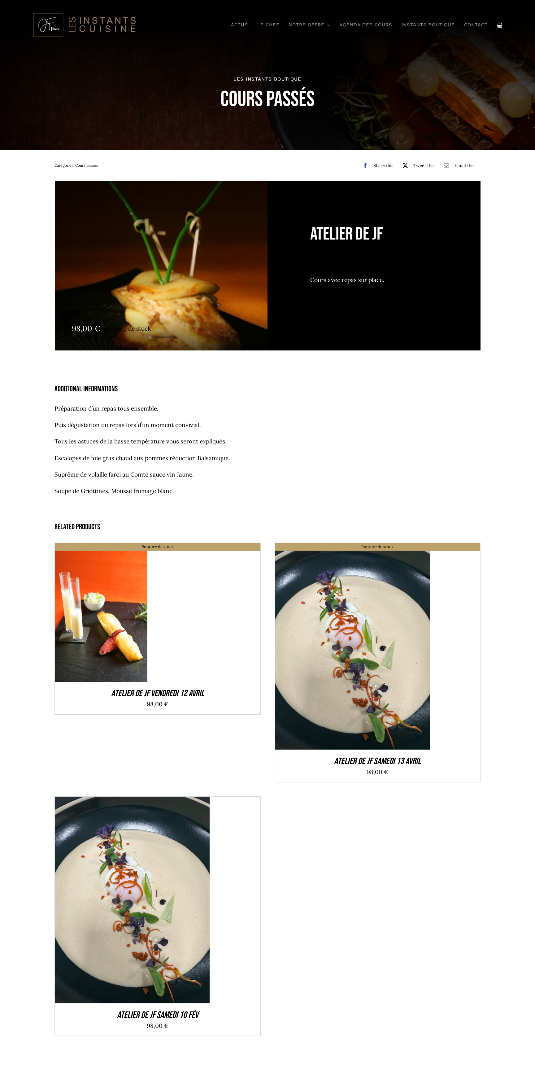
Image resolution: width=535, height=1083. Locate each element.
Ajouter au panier (117, 902)
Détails (101, 614)
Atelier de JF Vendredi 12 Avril (157, 693)
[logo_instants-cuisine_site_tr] (84, 15)
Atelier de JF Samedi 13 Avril (377, 761)
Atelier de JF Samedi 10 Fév (157, 1015)
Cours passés (86, 165)
